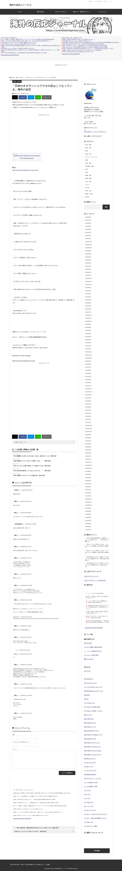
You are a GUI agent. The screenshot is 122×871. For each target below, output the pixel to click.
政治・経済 (88, 163)
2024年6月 (88, 296)
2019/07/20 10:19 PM (26, 585)
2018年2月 (88, 529)
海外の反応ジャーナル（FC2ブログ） (95, 131)
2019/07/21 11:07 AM (26, 684)
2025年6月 (88, 260)
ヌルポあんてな (88, 802)
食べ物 (87, 187)
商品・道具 (88, 147)
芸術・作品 (88, 154)
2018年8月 (88, 511)
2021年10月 (88, 395)
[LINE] (38, 97)
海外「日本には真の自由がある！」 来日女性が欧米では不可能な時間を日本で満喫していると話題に (24, 52)
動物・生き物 (19, 442)
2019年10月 (88, 468)
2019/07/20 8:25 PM (27, 490)
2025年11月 (88, 244)
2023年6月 (88, 333)
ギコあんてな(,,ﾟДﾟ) (90, 762)
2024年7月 (88, 293)
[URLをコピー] (47, 97)
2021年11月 (88, 391)
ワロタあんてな (88, 822)
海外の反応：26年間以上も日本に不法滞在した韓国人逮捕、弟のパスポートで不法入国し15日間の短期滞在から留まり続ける (91, 42)
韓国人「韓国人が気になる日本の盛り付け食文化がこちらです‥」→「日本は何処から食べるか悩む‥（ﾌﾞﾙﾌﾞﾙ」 (88, 48)
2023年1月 (88, 349)
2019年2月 (88, 493)
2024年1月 (88, 312)
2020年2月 (88, 456)
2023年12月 (88, 315)
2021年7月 (88, 404)
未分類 (87, 197)
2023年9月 (88, 324)
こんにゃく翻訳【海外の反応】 (93, 647)
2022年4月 (88, 376)
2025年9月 (88, 250)
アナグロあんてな (89, 703)
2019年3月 (88, 489)
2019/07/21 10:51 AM (26, 664)
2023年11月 (88, 318)
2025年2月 (88, 272)
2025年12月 (88, 241)
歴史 (86, 151)
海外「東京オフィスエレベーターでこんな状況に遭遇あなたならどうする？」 (19, 42)
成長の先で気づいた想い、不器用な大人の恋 (72, 37)
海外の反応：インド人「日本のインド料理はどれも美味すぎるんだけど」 (18, 48)
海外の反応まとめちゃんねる (92, 750)
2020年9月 (88, 434)
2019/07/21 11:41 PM (26, 713)
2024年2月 (88, 309)
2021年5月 (88, 410)
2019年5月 (88, 483)
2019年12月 (88, 462)
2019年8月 (88, 474)
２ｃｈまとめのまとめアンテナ (93, 687)
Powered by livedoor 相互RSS (10, 55)
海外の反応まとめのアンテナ (92, 754)
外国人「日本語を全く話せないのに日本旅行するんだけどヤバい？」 (78, 51)
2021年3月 (88, 416)
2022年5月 (88, 373)
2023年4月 (88, 339)
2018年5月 (88, 520)
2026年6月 (88, 223)
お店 (86, 169)
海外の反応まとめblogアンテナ (93, 734)
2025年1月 (88, 275)
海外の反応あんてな (90, 723)
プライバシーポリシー (61, 11)
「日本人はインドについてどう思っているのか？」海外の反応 (30, 831)
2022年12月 (88, 352)
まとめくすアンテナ (90, 810)
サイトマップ (108, 1)
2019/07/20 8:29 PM (25, 512)
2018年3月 (88, 526)
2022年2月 (88, 382)
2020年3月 (88, 453)
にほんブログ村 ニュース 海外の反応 (95, 580)
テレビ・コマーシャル (91, 157)
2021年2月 (88, 419)
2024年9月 (88, 287)
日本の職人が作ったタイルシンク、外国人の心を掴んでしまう (77, 40)
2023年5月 (88, 336)
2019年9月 (88, 471)
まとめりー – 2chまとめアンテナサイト (95, 814)
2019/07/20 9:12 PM (25, 546)
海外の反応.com (88, 719)
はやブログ (87, 671)
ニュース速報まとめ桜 (90, 786)
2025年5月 (88, 263)
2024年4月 (88, 303)
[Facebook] (22, 97)
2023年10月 (88, 321)
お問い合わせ (40, 11)
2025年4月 (88, 266)
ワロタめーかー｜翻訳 (90, 826)
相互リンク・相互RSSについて (81, 11)
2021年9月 (88, 398)
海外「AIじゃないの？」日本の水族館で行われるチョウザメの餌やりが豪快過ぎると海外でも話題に (85, 47)
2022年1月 (88, 385)
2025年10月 (88, 247)
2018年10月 (88, 505)
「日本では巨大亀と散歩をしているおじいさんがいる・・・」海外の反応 (31, 470)
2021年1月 (88, 422)
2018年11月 (88, 502)
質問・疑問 (88, 178)
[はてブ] (30, 97)
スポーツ (87, 184)
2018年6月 (88, 517)
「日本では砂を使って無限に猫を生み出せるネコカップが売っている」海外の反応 (36, 827)
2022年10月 (88, 358)
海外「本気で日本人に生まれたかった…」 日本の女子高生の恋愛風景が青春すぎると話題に (83, 43)
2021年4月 (88, 413)
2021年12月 (88, 388)
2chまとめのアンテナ (90, 683)
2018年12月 (88, 499)
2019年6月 (88, 480)
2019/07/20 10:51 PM (26, 600)
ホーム (92, 1)
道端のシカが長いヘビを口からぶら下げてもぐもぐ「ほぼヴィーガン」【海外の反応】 (82, 50)
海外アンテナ (88, 715)
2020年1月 (88, 459)
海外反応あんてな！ (90, 758)
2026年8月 (88, 217)
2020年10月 (88, 431)
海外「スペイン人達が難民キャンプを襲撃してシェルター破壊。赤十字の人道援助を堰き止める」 (36, 796)
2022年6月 (88, 370)
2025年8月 (88, 254)
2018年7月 (88, 514)
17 (25, 442)
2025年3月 (88, 269)
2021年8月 (88, 401)
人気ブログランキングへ (91, 576)
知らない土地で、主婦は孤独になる (9, 37)
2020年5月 (88, 447)
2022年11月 (88, 355)
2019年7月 (88, 477)
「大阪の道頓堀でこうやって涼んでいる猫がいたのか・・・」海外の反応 (31, 461)
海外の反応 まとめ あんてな (92, 746)
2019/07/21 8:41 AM (24, 650)
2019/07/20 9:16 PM (25, 574)
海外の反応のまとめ (90, 738)
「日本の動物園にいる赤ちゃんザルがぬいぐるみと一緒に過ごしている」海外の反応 (34, 456)
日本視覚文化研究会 (90, 774)
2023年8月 (88, 327)
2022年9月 (88, 361)
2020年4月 (88, 450)
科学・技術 (88, 144)
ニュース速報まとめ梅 (90, 782)
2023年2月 (88, 345)
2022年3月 (88, 379)
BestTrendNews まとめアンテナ (93, 691)
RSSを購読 (99, 1)
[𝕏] (15, 97)
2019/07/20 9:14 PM (25, 558)
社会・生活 (88, 181)
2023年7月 (88, 330)
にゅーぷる (87, 790)
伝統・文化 (88, 190)
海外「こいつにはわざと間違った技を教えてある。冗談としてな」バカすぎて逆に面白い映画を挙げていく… (26, 40)
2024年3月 (88, 306)
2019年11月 (88, 465)
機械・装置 (88, 175)
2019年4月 (88, 486)
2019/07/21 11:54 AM (26, 695)
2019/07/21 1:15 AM (25, 626)
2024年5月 (88, 300)
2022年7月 (88, 367)
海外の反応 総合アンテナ (91, 730)
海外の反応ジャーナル (21, 5)
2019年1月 (88, 496)
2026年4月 (88, 229)
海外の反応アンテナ (90, 726)
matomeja (87, 695)
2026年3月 (88, 232)
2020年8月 (88, 437)
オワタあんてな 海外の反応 (92, 707)
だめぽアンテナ (88, 766)
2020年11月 (88, 428)
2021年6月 (88, 407)
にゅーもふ (87, 794)
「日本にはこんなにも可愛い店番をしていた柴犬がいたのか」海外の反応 (31, 465)
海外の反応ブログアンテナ (92, 742)
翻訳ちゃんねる (88, 659)
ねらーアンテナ (88, 806)
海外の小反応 (88, 643)
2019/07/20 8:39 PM (30, 524)
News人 (86, 699)
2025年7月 (88, 257)
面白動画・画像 (89, 166)
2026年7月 (88, 220)
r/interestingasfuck (28, 158)
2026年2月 (88, 235)
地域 (86, 160)
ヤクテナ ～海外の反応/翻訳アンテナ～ (95, 818)
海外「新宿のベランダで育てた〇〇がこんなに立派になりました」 (29, 809)
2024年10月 (88, 284)
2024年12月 (88, 278)
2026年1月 (88, 238)
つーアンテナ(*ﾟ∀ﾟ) (90, 770)
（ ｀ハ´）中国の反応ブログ (93, 651)
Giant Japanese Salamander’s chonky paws (27, 155)
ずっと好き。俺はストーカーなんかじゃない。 (23, 789)
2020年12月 (88, 425)
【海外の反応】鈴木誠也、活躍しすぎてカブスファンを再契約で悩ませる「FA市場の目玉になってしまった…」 (97, 607)
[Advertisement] (61, 69)
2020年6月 (88, 444)
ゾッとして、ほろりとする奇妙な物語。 (95, 593)
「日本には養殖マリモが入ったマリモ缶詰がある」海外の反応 (28, 475)
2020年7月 (88, 440)
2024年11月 (88, 281)
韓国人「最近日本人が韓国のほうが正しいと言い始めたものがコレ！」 (79, 39)
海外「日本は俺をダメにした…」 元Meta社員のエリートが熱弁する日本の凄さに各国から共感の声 (85, 45)
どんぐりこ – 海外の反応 (91, 655)
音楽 (86, 172)
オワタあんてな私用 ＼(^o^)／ (93, 711)
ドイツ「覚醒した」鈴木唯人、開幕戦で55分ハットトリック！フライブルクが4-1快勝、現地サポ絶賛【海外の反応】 (28, 39)
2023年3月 (88, 342)
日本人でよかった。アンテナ (92, 778)
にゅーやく (87, 798)
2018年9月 (88, 508)
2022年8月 (88, 364)
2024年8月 (88, 290)
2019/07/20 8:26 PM (25, 501)
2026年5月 (88, 226)
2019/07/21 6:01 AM (25, 637)
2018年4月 (88, 523)
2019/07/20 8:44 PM (25, 535)
